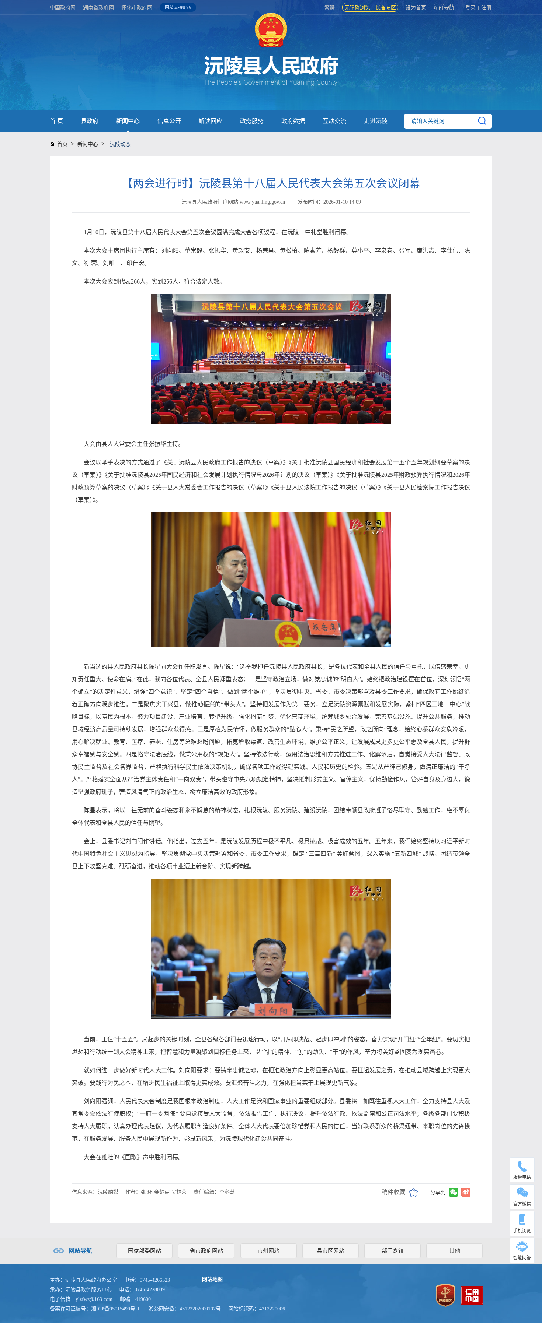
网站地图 (212, 1279)
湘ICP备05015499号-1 (115, 1309)
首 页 (56, 121)
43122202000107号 (200, 1309)
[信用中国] (472, 1295)
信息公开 (169, 121)
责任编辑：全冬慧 (214, 1192)
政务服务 (252, 121)
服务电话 (522, 1177)
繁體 (329, 7)
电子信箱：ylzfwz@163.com (81, 1299)
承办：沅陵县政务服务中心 (81, 1289)
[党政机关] (445, 1295)
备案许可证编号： (95, 1309)
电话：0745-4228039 (142, 1289)
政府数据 (293, 121)
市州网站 (268, 1251)
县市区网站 (330, 1251)
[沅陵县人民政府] (271, 62)
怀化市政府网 (136, 7)
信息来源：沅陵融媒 (95, 1192)
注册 (486, 7)
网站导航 (80, 1251)
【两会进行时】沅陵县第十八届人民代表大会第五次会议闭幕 (271, 183)
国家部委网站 (144, 1251)
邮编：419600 (135, 1299)
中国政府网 (63, 7)
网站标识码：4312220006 (256, 1309)
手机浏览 (522, 1231)
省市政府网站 (206, 1251)
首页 (62, 144)
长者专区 (385, 7)
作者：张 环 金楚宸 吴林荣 (156, 1192)
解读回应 (210, 121)
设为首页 (416, 7)
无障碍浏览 (357, 7)
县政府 (89, 121)
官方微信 (522, 1204)
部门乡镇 (393, 1251)
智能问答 (522, 1257)
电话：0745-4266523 (147, 1280)
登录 (470, 7)
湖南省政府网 (98, 7)
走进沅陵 (376, 121)
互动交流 (334, 121)
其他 (454, 1251)
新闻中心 (128, 121)
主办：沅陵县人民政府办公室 (83, 1280)
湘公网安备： (185, 1309)
